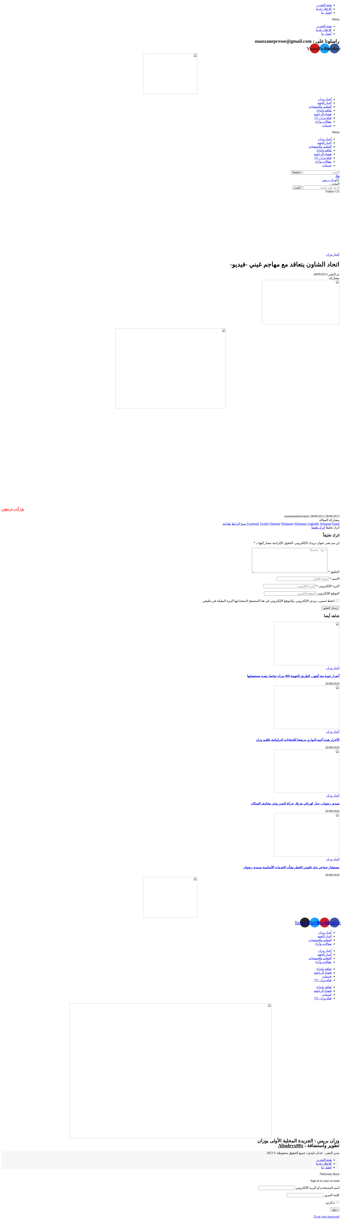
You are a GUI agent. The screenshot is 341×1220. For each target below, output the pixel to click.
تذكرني (330, 1202)
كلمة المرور (331, 1195)
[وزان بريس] (330, 180)
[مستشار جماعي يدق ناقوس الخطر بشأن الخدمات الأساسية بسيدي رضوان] (306, 855)
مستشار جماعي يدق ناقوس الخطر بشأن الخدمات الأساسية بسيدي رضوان (291, 867)
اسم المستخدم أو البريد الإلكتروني (317, 1187)
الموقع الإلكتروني (328, 593)
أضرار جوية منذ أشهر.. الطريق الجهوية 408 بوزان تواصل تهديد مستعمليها (293, 676)
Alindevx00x (290, 1145)
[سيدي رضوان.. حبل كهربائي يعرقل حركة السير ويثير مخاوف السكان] (306, 791)
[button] (170, 19)
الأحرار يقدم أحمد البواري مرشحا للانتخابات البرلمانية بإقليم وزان (297, 739)
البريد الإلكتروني (327, 586)
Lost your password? (326, 1216)
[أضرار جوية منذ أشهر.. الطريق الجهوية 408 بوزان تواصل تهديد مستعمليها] (306, 664)
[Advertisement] (170, 223)
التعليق (333, 571)
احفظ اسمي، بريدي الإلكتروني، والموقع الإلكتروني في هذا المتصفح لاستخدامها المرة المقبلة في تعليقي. (268, 600)
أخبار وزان (332, 254)
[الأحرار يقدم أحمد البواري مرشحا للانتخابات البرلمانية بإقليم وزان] (306, 728)
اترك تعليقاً (318, 527)
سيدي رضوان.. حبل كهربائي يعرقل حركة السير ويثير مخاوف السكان (295, 803)
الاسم (334, 578)
